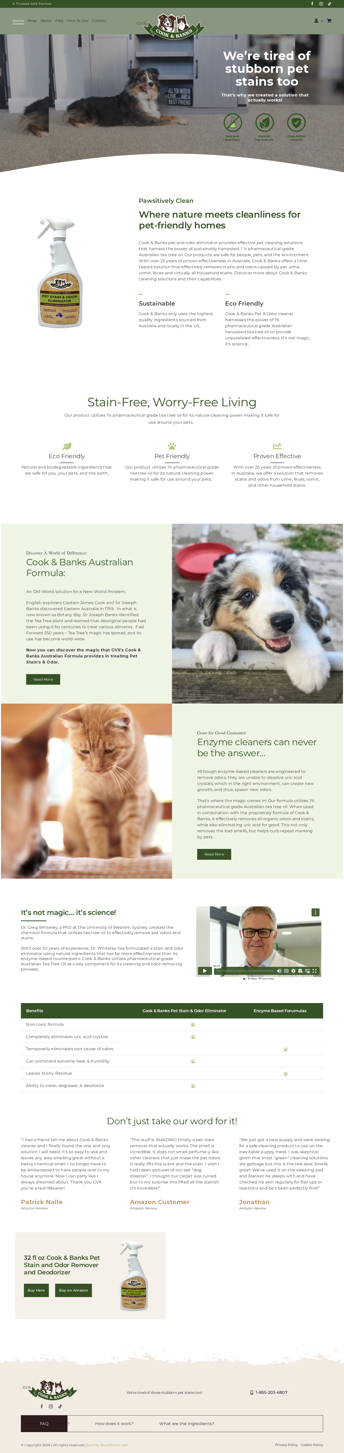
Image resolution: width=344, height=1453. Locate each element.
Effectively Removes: (307, 1423)
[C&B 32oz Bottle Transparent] (60, 214)
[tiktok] (329, 4)
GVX (34, 4)
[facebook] (312, 4)
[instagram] (321, 4)
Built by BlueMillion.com (107, 1445)
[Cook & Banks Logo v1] (172, 12)
